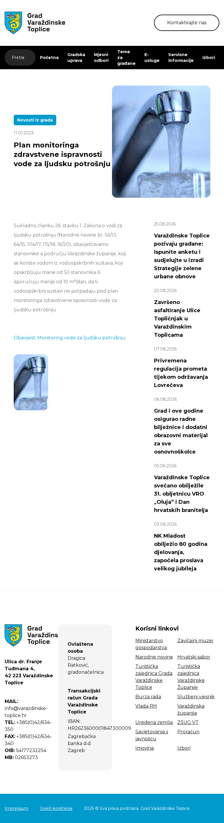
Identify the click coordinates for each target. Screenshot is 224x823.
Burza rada (148, 696)
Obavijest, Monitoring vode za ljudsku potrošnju (70, 338)
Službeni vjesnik (196, 696)
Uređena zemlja (154, 722)
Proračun (188, 732)
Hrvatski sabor (193, 657)
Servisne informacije (181, 57)
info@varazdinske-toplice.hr (26, 708)
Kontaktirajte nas (186, 22)
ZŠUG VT (188, 722)
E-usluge (152, 57)
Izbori (208, 57)
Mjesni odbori (101, 57)
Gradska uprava (76, 57)
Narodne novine (154, 657)
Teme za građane (126, 57)
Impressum (16, 808)
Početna (49, 57)
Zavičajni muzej (195, 640)
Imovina (144, 748)
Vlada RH (146, 706)
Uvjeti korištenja (56, 808)
